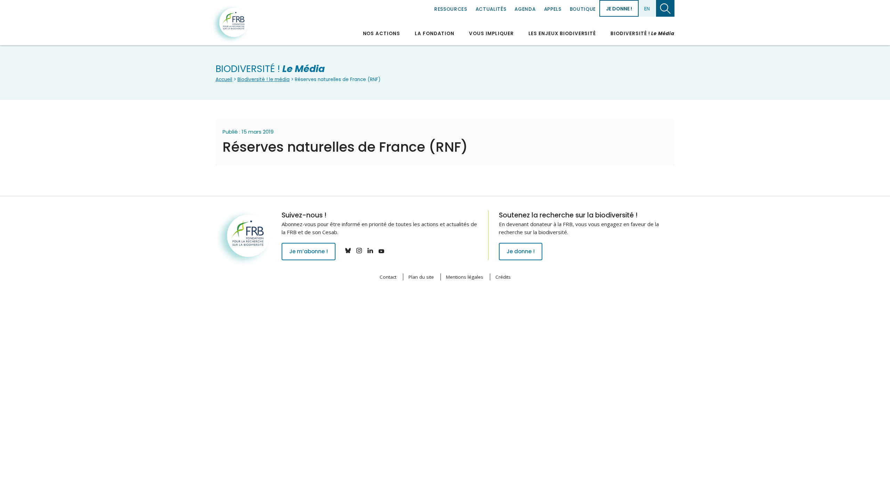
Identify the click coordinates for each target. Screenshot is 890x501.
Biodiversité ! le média (263, 79)
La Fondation (434, 33)
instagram (359, 250)
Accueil (224, 79)
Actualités (491, 9)
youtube (381, 250)
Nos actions (381, 33)
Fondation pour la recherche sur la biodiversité (230, 24)
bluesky (348, 250)
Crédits (503, 277)
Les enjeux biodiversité (562, 33)
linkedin (370, 250)
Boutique (583, 9)
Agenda (525, 9)
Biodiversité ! (642, 33)
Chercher (665, 8)
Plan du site (421, 277)
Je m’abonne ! (308, 251)
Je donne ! (619, 8)
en (647, 8)
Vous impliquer (491, 33)
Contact (388, 277)
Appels (552, 9)
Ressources (450, 9)
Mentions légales (464, 277)
